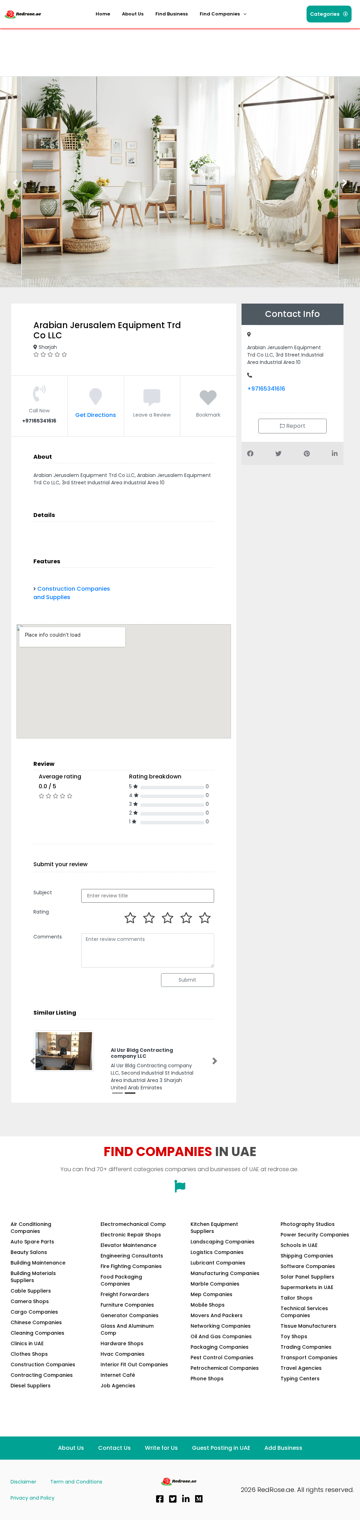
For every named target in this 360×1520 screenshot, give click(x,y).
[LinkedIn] (185, 1512)
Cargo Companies (34, 1325)
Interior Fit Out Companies (134, 1377)
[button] (223, 14)
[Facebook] (159, 1512)
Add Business (283, 1461)
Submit (187, 979)
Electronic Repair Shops (131, 1248)
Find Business (171, 14)
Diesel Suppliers (31, 1398)
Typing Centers (300, 1391)
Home (103, 14)
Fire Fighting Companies (131, 1279)
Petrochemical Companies (225, 1381)
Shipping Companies (307, 1269)
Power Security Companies (315, 1248)
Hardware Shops (122, 1356)
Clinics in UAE (27, 1356)
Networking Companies (221, 1339)
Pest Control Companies (222, 1370)
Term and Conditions (76, 1495)
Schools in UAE (299, 1258)
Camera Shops (30, 1314)
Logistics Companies (217, 1265)
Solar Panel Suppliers (307, 1290)
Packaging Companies (220, 1360)
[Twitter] (172, 1512)
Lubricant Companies (218, 1276)
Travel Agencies (301, 1381)
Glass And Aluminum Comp (127, 1343)
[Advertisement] (131, 47)
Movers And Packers (217, 1328)
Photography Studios (308, 1237)
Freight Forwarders (125, 1307)
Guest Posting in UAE (221, 1461)
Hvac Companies (122, 1367)
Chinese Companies (36, 1335)
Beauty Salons (29, 1265)
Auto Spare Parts (32, 1255)
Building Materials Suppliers (33, 1290)
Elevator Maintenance (128, 1258)
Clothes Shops (29, 1367)
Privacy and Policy (32, 1511)
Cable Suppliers (31, 1304)
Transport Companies (309, 1370)
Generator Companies (130, 1328)
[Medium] (198, 1512)
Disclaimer (23, 1495)
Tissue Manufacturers (308, 1339)
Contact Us (114, 1461)
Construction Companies (43, 1377)
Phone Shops (207, 1391)
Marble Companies (215, 1297)
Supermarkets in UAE (307, 1300)
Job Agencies (118, 1398)
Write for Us (161, 1461)
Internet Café (118, 1388)
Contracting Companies (42, 1388)
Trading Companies (306, 1360)
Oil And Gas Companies (221, 1349)
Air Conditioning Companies (31, 1241)
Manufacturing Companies (225, 1286)
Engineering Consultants (132, 1269)
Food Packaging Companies (121, 1294)
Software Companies (308, 1279)
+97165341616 (266, 389)
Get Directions (95, 415)
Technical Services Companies (304, 1325)
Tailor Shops (297, 1311)
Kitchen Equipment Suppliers (214, 1241)
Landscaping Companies (223, 1255)
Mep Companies (211, 1307)
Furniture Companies (127, 1318)
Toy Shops (294, 1349)
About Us (132, 14)
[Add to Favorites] (208, 402)
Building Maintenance (38, 1276)
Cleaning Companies (37, 1346)
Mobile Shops (208, 1318)
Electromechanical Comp (133, 1237)
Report (295, 426)
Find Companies (220, 14)
